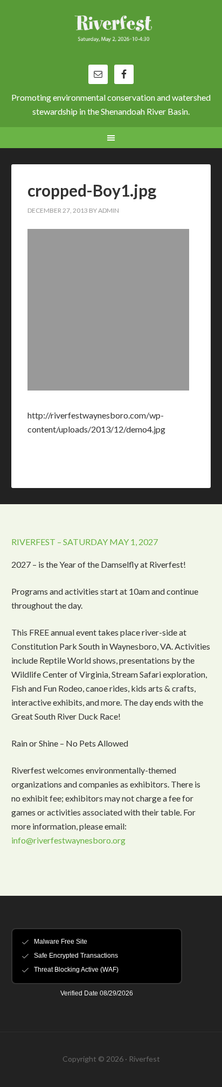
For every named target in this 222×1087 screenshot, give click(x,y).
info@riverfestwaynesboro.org (68, 840)
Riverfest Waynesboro (111, 38)
